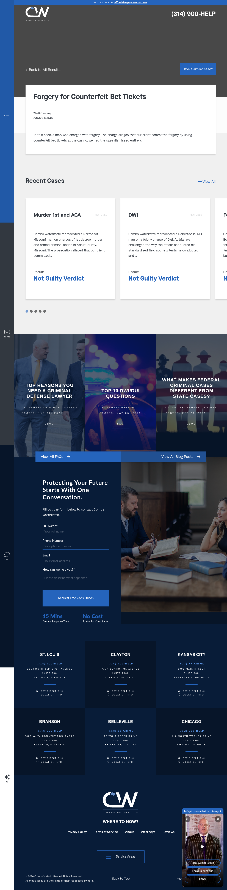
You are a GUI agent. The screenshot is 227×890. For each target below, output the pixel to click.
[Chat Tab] (113, 445)
